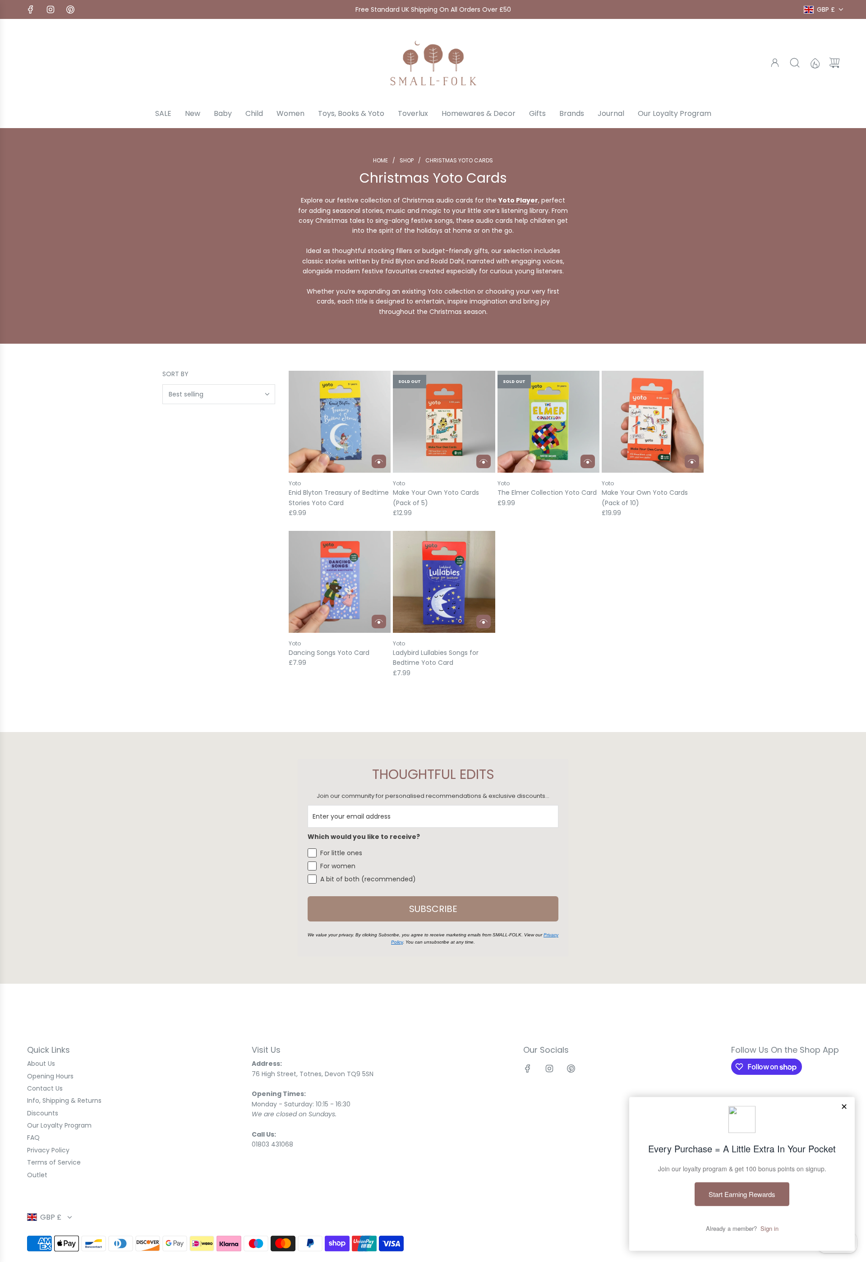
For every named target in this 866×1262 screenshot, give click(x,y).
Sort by (175, 374)
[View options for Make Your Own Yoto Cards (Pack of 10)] (692, 461)
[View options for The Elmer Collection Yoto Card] (587, 461)
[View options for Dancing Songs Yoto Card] (379, 621)
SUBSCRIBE (433, 909)
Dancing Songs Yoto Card (329, 652)
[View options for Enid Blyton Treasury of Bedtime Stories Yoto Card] (379, 461)
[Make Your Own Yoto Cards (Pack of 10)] (653, 422)
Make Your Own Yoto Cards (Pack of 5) (436, 497)
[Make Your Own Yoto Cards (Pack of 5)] (444, 422)
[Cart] (834, 63)
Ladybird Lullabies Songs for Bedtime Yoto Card (436, 657)
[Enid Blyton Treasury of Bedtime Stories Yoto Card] (340, 422)
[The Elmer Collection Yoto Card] (548, 422)
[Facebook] (31, 9)
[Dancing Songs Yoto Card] (340, 582)
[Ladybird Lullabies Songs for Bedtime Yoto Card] (444, 582)
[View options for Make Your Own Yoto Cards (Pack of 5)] (483, 461)
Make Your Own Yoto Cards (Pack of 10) (645, 497)
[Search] (795, 63)
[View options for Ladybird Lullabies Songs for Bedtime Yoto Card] (483, 621)
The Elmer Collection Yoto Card (547, 492)
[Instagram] (50, 9)
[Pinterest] (70, 9)
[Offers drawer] (815, 63)
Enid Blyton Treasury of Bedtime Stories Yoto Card (339, 497)
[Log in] (775, 63)
